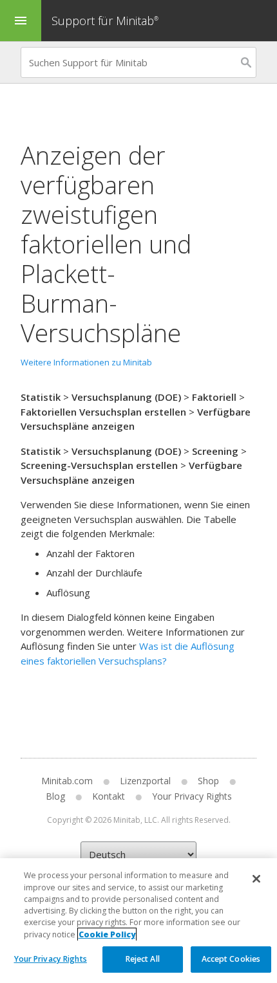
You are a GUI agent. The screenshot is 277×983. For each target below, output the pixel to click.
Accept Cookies (231, 958)
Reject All (143, 958)
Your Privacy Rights (50, 958)
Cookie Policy (107, 934)
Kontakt (108, 796)
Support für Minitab (105, 20)
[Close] (256, 879)
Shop (208, 781)
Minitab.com (67, 781)
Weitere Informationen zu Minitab (86, 362)
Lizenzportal (145, 781)
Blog (55, 796)
